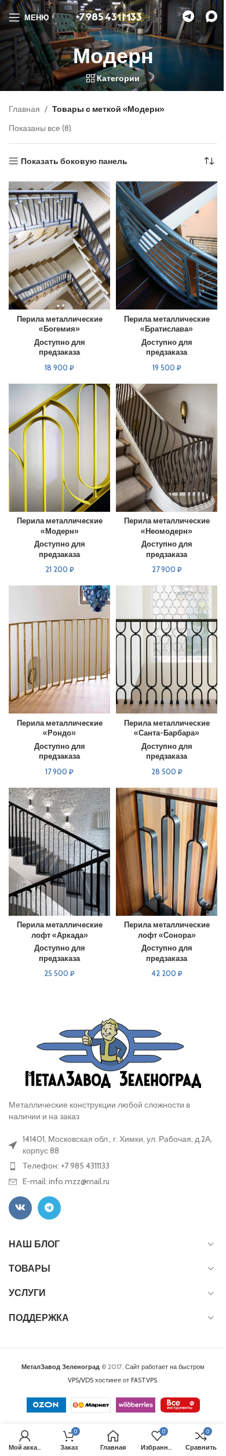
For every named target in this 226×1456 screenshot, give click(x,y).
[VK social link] (20, 1208)
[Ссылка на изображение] (113, 1052)
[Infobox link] (188, 17)
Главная (24, 109)
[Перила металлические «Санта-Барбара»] (166, 649)
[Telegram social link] (49, 1208)
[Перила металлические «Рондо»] (59, 649)
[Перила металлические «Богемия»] (59, 245)
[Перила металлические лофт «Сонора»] (166, 852)
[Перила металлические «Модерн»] (59, 448)
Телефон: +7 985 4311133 (66, 1165)
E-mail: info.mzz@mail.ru (66, 1181)
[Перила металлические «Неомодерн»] (166, 448)
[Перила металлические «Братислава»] (166, 245)
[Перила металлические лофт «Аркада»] (59, 852)
